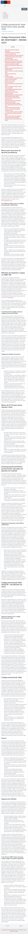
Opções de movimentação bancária (12, 103)
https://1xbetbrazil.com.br (6, 200)
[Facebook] (2, 2)
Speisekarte (5, 15)
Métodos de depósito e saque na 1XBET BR (14, 55)
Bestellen (5, 13)
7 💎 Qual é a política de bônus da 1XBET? (14, 111)
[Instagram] (5, 2)
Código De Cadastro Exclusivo (11, 59)
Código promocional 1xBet (10, 73)
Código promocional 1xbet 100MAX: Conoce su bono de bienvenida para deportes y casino (12, 109)
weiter (21, 925)
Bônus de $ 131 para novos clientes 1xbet (13, 61)
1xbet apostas (10, 297)
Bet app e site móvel (9, 82)
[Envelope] (8, 2)
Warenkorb (5, 17)
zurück (7, 925)
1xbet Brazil (4, 31)
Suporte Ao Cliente (9, 76)
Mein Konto (5, 16)
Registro (6, 75)
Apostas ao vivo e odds (10, 80)
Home (4, 12)
